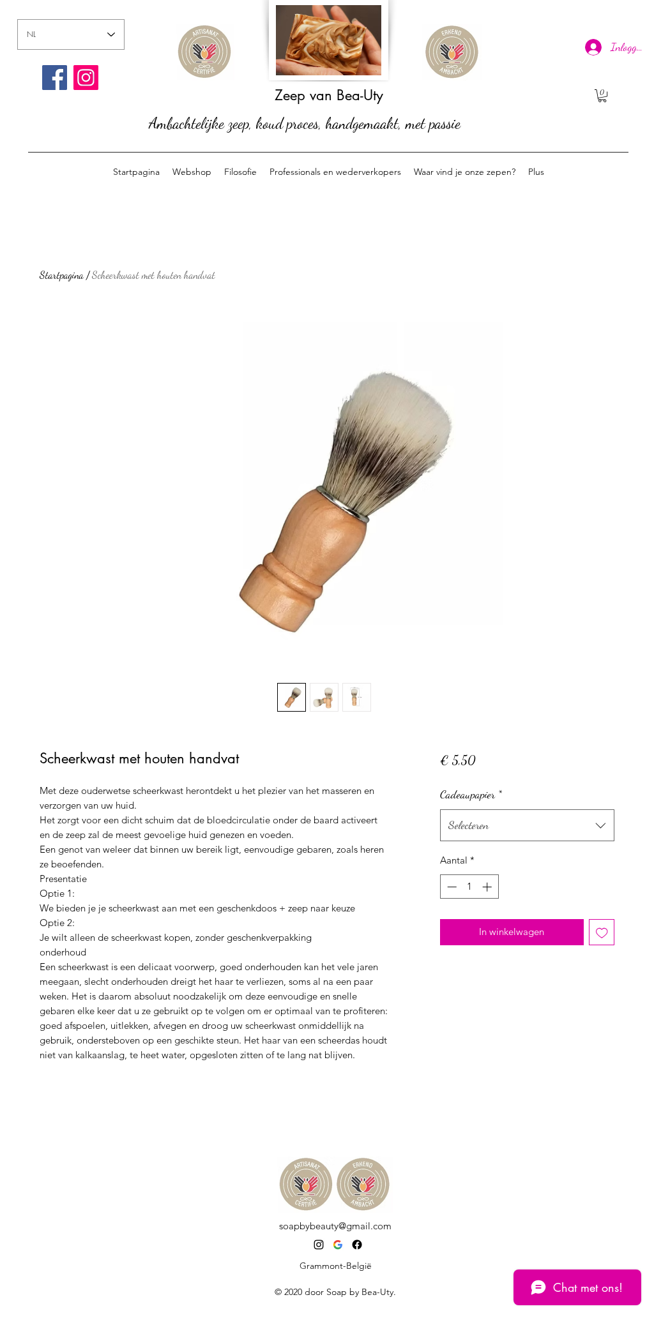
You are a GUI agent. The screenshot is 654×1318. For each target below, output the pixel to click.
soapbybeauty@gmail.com (335, 1226)
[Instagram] (85, 77)
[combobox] (527, 825)
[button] (602, 95)
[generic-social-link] (357, 1244)
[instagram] (318, 1244)
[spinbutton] (469, 887)
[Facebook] (54, 77)
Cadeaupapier (471, 794)
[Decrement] (450, 887)
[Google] (337, 1244)
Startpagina (62, 275)
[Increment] (488, 887)
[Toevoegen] (602, 932)
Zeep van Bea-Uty (329, 95)
